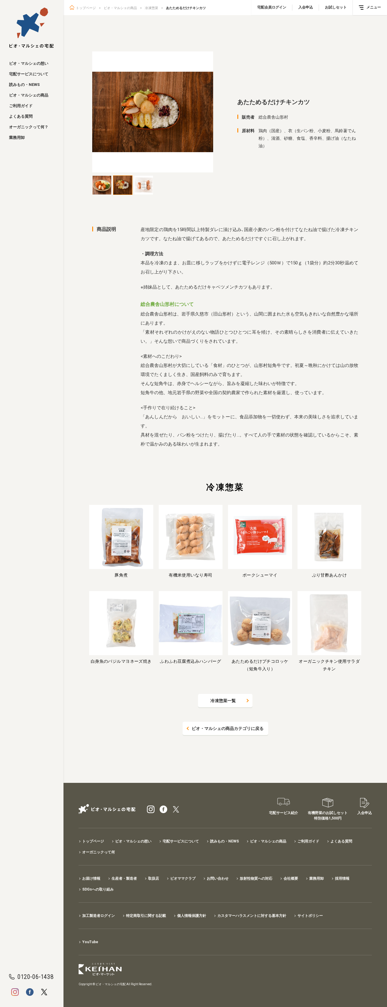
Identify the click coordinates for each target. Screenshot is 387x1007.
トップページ (86, 8)
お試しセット (336, 7)
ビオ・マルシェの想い (28, 63)
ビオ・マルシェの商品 (28, 95)
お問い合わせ (218, 878)
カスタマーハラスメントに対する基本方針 (251, 916)
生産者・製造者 (124, 878)
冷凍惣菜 (151, 8)
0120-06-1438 (36, 976)
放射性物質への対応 (256, 878)
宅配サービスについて (28, 74)
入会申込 (305, 7)
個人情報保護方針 (191, 916)
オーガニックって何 (98, 852)
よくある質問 (21, 116)
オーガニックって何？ (28, 127)
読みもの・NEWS (24, 84)
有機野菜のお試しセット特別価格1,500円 (328, 815)
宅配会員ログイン (271, 7)
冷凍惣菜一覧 (223, 700)
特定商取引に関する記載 (146, 916)
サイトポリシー (310, 916)
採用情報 (342, 878)
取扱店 (153, 878)
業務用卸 (17, 137)
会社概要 (291, 878)
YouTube (90, 942)
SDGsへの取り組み (98, 889)
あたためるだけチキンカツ (186, 8)
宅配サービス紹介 (283, 813)
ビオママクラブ (183, 878)
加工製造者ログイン (98, 916)
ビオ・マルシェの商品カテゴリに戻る (228, 728)
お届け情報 (91, 878)
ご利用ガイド (21, 105)
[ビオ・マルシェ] (31, 28)
